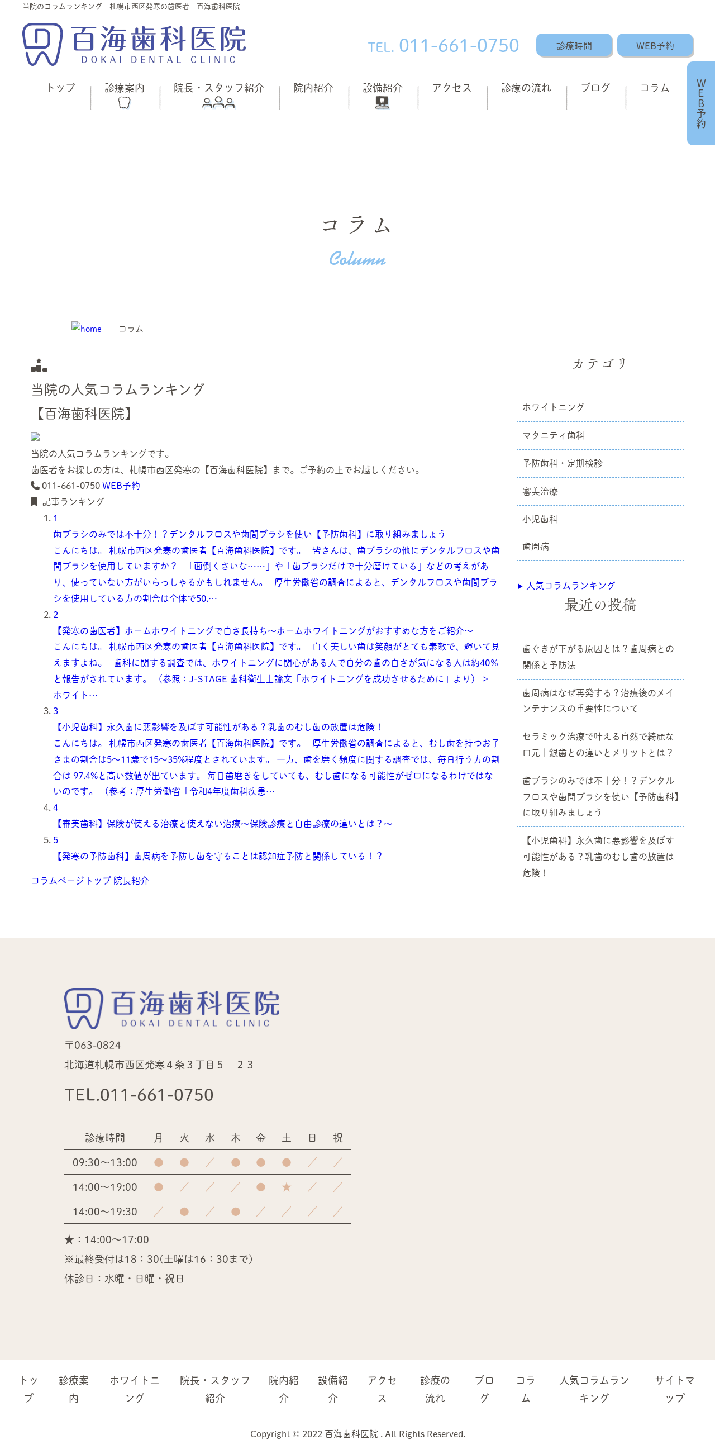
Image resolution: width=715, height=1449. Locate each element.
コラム (655, 87)
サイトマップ (675, 1389)
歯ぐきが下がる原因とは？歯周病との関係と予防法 (598, 656)
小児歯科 (540, 518)
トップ (60, 87)
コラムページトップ (71, 880)
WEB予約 (655, 45)
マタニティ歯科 (553, 435)
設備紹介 (383, 87)
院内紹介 (313, 87)
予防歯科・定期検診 (562, 463)
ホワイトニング (553, 407)
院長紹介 (131, 880)
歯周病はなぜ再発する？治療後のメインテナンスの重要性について (598, 700)
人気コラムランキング (566, 585)
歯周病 (535, 546)
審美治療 (540, 490)
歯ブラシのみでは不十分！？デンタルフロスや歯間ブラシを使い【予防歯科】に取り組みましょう (600, 796)
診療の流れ (526, 87)
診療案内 (124, 87)
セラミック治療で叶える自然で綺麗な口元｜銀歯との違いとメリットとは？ (598, 744)
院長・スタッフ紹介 (219, 87)
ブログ (595, 87)
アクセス (452, 87)
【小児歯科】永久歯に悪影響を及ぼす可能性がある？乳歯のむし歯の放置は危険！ (598, 856)
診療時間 (574, 45)
